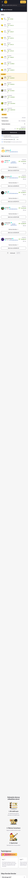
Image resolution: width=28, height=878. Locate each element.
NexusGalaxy (7, 176)
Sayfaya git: (12, 253)
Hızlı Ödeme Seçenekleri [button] (8, 139)
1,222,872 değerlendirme (13, 162)
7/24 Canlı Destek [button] (7, 141)
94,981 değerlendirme (13, 193)
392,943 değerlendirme (14, 224)
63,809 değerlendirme (13, 177)
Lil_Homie (7, 207)
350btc (6, 191)
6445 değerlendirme (13, 208)
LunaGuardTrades (8, 238)
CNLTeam (6, 160)
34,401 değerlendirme (13, 239)
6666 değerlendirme (14, 151)
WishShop (7, 150)
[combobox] (18, 253)
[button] (13, 124)
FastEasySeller (8, 222)
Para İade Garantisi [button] (7, 135)
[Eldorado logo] (5, 2)
